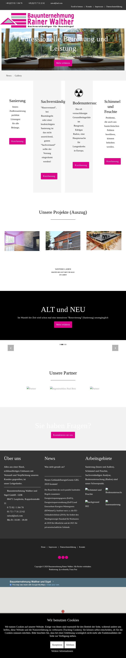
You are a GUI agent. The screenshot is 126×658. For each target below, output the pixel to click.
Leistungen (94, 33)
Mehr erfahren (63, 63)
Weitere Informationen (62, 651)
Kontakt (89, 7)
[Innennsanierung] (114, 503)
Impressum (99, 7)
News (9, 75)
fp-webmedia (64, 569)
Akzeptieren (57, 645)
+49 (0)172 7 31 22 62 (36, 3)
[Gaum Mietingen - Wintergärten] (31, 388)
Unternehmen (115, 33)
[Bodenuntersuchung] (114, 491)
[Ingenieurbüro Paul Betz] (63, 388)
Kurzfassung (17, 141)
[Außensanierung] (93, 504)
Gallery (18, 75)
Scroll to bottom (77, 7)
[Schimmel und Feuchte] (93, 492)
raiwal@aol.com (56, 3)
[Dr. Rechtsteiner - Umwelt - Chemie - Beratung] (94, 388)
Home (79, 33)
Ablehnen (70, 645)
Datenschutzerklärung (114, 7)
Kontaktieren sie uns (63, 435)
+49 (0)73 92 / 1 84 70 (14, 3)
